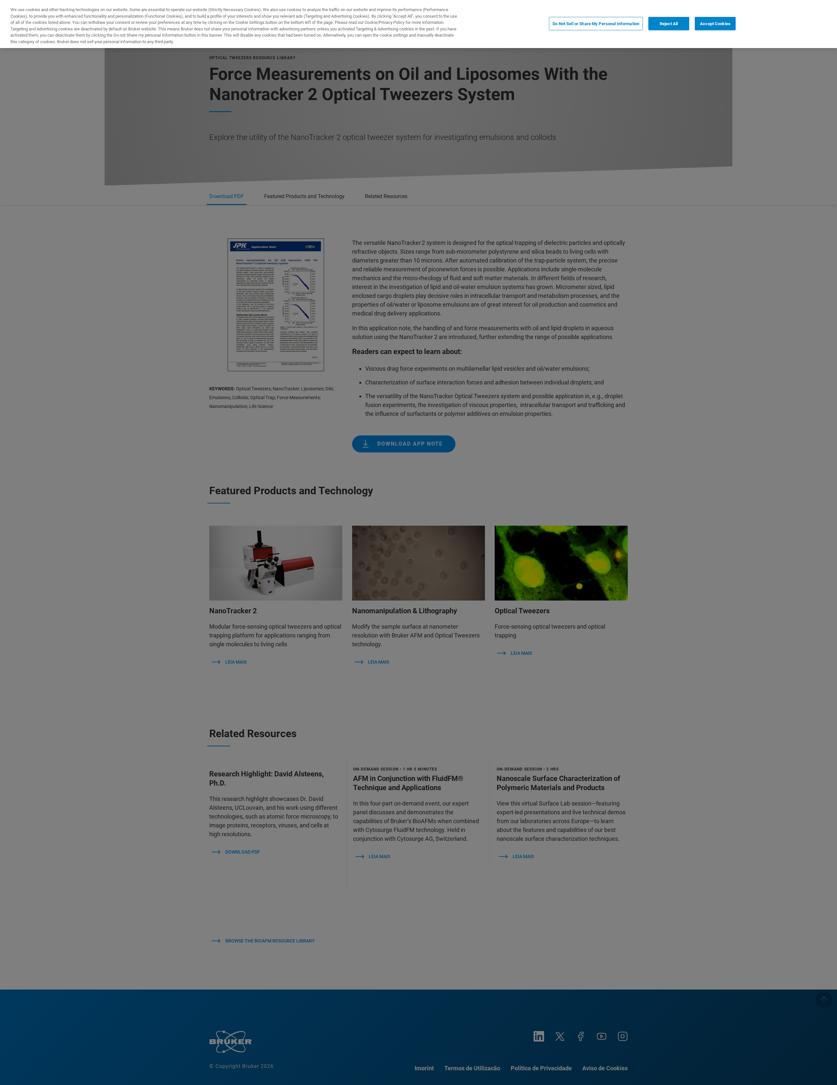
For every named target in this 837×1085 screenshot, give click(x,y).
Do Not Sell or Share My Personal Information (596, 23)
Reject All (669, 23)
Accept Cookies (715, 23)
